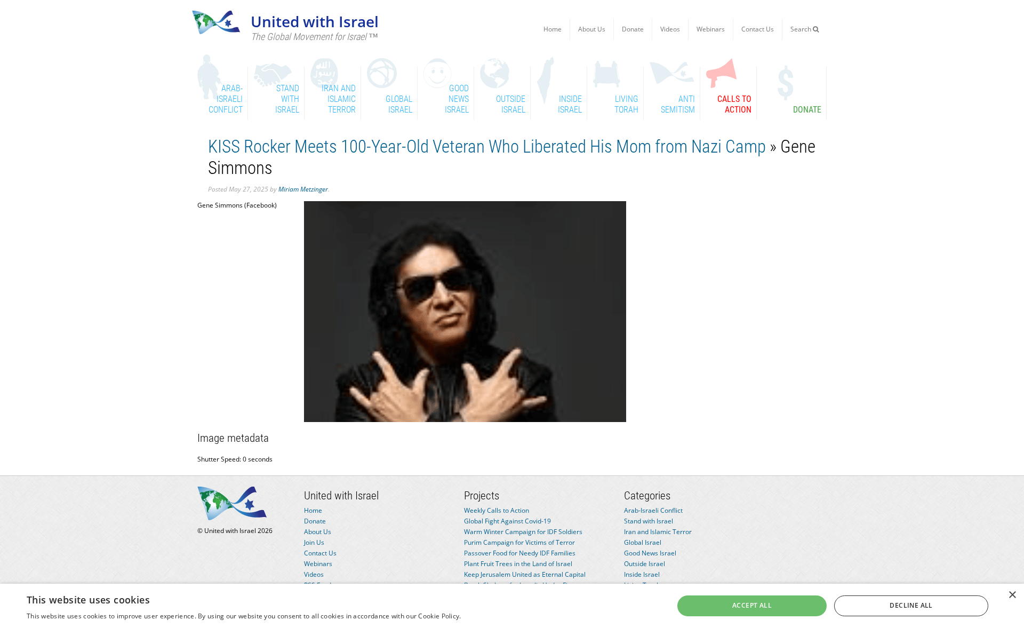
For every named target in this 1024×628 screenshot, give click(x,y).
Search (801, 29)
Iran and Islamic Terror (658, 531)
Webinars (711, 29)
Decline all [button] (911, 605)
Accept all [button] (752, 605)
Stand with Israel (648, 521)
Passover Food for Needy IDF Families (519, 553)
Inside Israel (642, 574)
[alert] (512, 606)
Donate (633, 29)
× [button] (1012, 595)
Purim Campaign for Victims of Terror (519, 542)
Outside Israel (644, 563)
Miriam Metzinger (303, 189)
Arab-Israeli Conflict (653, 510)
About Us (591, 29)
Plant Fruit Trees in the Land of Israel (518, 563)
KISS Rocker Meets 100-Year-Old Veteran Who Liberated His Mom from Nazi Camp (487, 146)
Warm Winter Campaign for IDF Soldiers (523, 531)
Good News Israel (650, 553)
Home (552, 29)
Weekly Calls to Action (496, 510)
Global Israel (642, 542)
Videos (670, 29)
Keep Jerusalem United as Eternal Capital (525, 574)
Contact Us (757, 29)
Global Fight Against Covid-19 (507, 521)
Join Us (314, 542)
